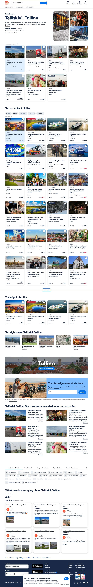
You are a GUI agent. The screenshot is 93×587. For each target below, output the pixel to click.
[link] (15, 58)
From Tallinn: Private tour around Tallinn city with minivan (74, 531)
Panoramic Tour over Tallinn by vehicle (16, 505)
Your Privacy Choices (49, 572)
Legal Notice (47, 567)
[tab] (13, 468)
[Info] (17, 44)
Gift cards (70, 574)
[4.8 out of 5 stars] (9, 29)
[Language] (79, 2)
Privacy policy (48, 570)
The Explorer (71, 577)
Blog (69, 570)
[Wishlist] (68, 2)
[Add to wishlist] (23, 47)
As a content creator (80, 567)
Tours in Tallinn (37, 558)
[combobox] (25, 3)
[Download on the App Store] (37, 572)
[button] (15, 58)
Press (69, 572)
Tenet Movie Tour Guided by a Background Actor (45, 505)
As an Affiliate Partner (80, 570)
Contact (46, 565)
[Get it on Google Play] (37, 566)
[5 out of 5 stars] (18, 507)
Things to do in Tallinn (25, 558)
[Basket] (74, 2)
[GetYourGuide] (7, 3)
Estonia (12, 558)
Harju (17, 558)
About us (70, 565)
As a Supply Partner (79, 565)
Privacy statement (13, 401)
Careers (70, 567)
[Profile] (85, 2)
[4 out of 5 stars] (46, 533)
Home (6, 558)
